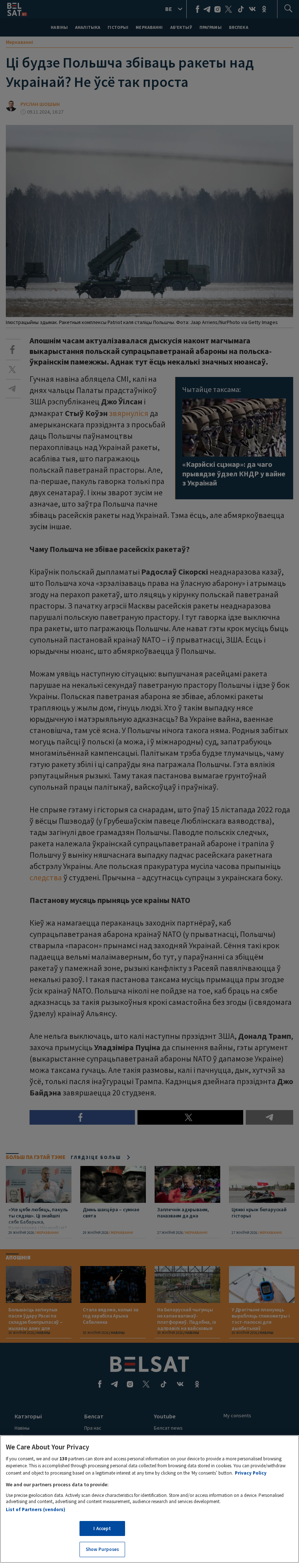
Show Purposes (102, 1549)
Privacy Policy (251, 1473)
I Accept (102, 1528)
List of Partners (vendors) (35, 1509)
